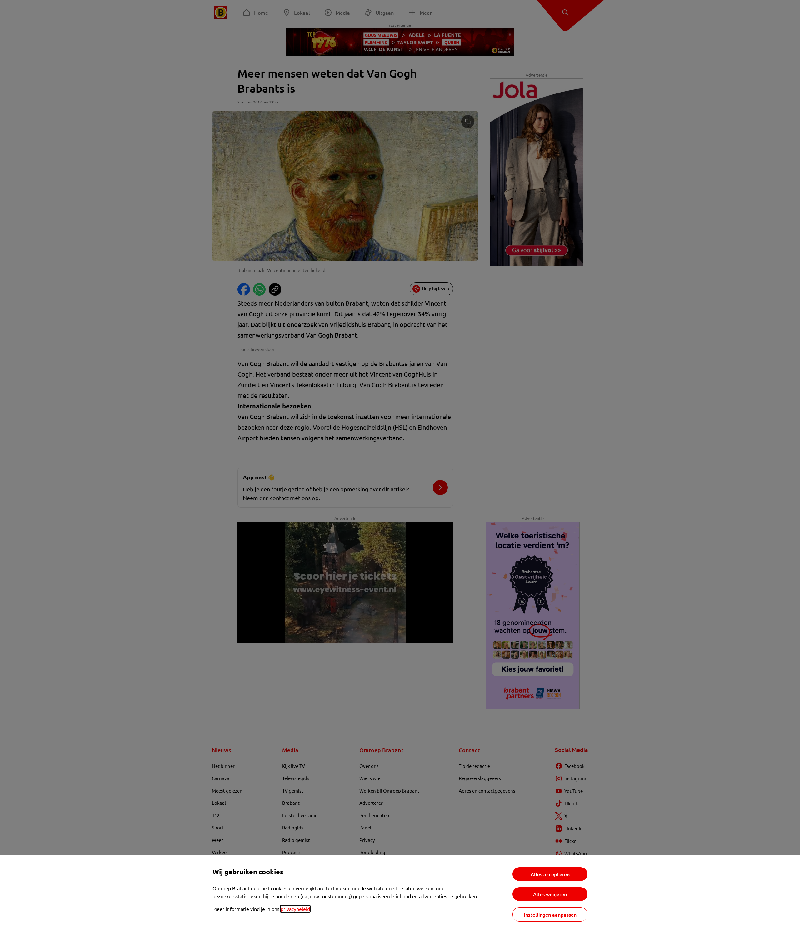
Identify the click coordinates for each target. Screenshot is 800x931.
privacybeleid (295, 909)
